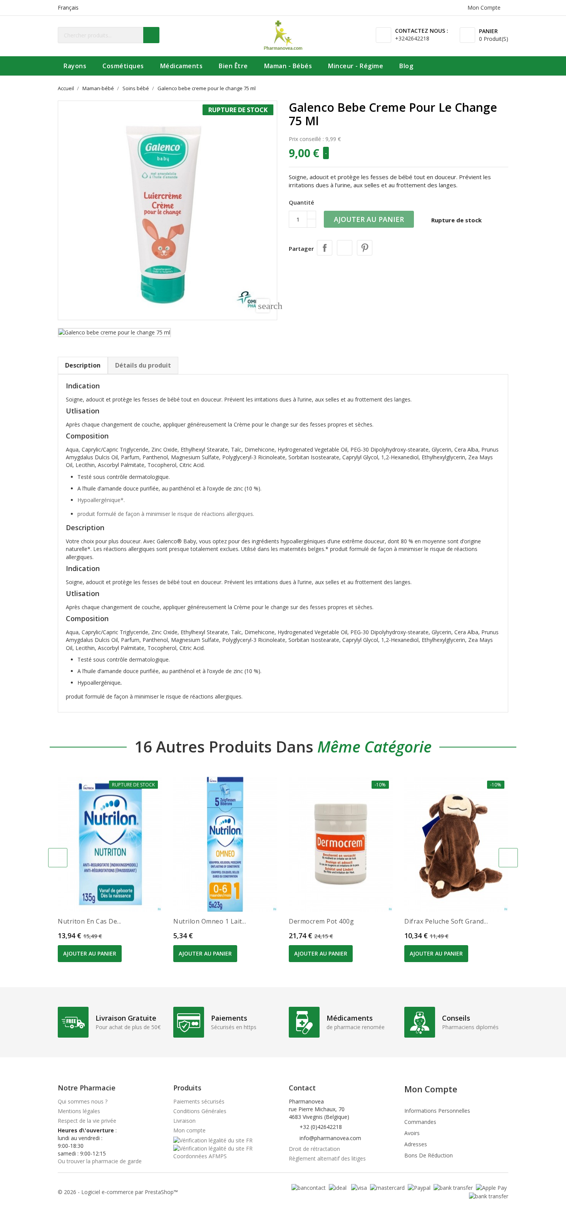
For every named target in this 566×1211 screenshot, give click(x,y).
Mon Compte (430, 1089)
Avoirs (412, 1133)
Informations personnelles (437, 1110)
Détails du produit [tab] (143, 365)
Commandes (420, 1121)
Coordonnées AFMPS (200, 1156)
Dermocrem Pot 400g (321, 921)
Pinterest (364, 247)
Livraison (184, 1120)
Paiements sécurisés (198, 1101)
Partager (324, 247)
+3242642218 (412, 38)
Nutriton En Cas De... (89, 921)
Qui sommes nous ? (82, 1101)
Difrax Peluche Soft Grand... (446, 921)
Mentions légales (79, 1111)
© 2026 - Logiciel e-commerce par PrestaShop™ (118, 1192)
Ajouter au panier (369, 219)
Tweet (344, 247)
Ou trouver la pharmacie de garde (100, 1161)
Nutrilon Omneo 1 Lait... (209, 921)
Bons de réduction (428, 1155)
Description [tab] (82, 365)
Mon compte (189, 1130)
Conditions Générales (199, 1111)
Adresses (415, 1144)
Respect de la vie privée (87, 1120)
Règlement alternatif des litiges (327, 1158)
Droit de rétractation (314, 1148)
